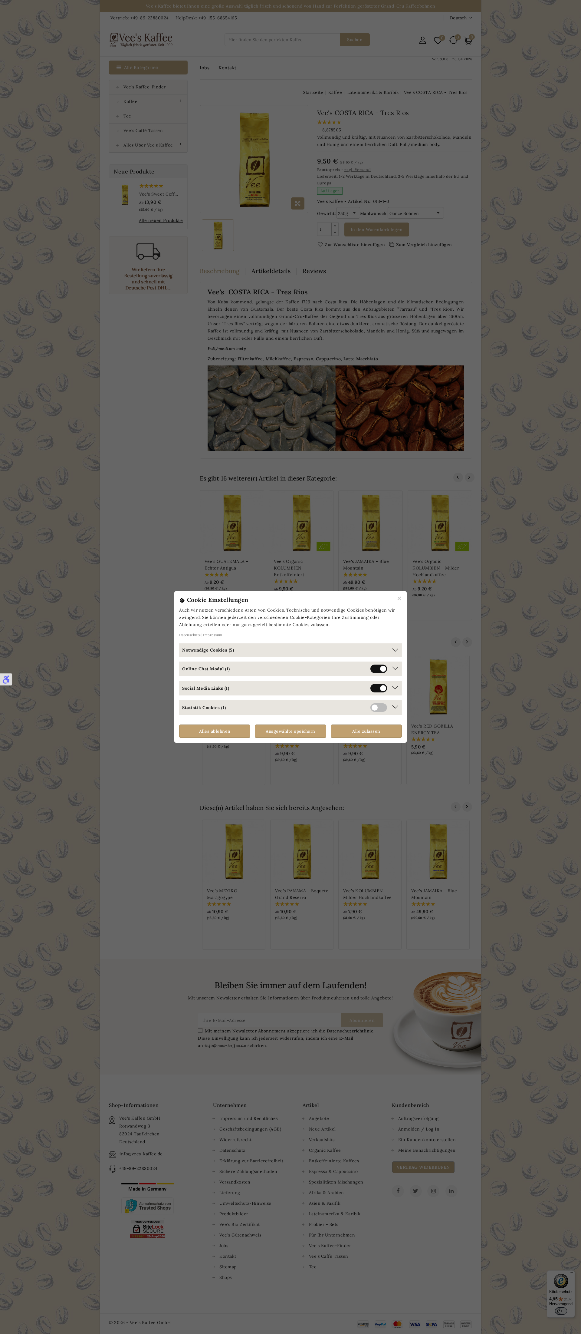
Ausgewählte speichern (290, 731)
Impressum (212, 635)
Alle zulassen (366, 731)
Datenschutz (190, 635)
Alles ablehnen (215, 731)
